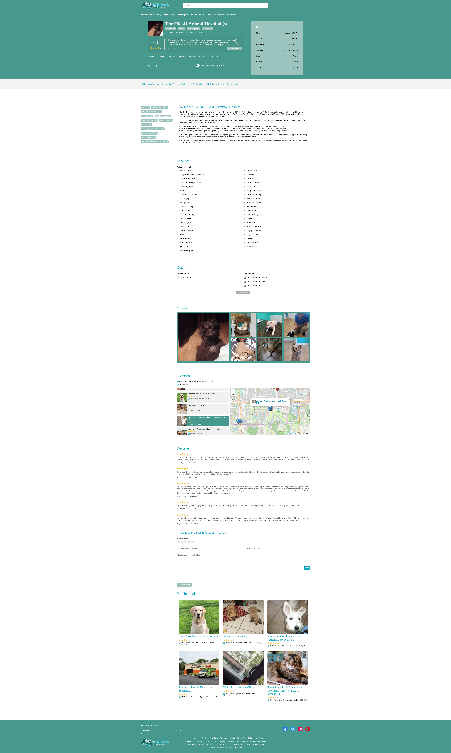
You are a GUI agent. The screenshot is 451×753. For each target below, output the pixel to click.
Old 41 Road (207, 29)
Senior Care (227, 744)
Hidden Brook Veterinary (151, 15)
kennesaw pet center (149, 133)
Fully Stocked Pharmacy (257, 738)
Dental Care (241, 738)
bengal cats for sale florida (151, 112)
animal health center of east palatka (155, 142)
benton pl (145, 107)
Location (202, 57)
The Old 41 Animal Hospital (228, 84)
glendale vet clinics (163, 116)
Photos (192, 57)
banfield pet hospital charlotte (153, 129)
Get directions (183, 385)
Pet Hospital (183, 15)
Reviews (214, 57)
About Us (188, 738)
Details (182, 57)
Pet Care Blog (169, 15)
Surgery (236, 744)
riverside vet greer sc (159, 107)
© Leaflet (294, 434)
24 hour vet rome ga (149, 120)
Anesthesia (214, 738)
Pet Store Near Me (198, 15)
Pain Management (233, 741)
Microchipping (200, 741)
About (161, 57)
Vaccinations (245, 744)
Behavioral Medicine (227, 738)
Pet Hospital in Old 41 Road (205, 84)
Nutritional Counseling (216, 741)
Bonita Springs (193, 29)
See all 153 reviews (234, 48)
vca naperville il (166, 120)
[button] (277, 388)
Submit (179, 731)
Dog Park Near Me (216, 15)
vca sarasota (146, 124)
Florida (181, 29)
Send (307, 568)
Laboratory (189, 741)
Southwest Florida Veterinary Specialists (270, 402)
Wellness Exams (258, 744)
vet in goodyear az (149, 137)
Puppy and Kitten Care (195, 744)
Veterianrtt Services (201, 738)
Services (171, 57)
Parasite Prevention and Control (254, 741)
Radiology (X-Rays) (213, 744)
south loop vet (147, 116)
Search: (187, 5)
